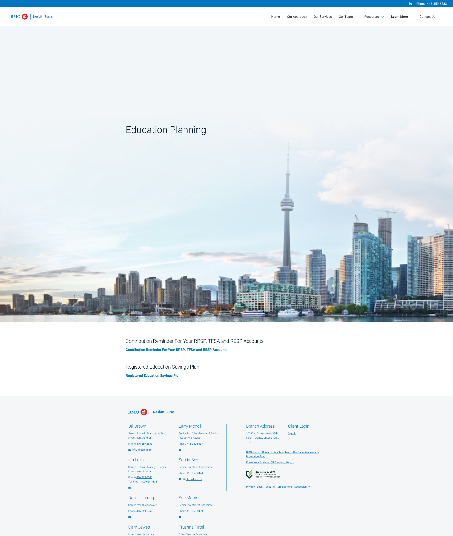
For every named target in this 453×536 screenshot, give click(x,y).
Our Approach (297, 16)
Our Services (323, 16)
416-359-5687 (195, 444)
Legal (260, 487)
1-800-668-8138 (148, 482)
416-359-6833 (437, 3)
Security (270, 487)
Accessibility (302, 487)
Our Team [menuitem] (346, 17)
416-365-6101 (144, 477)
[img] (226, 161)
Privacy (250, 487)
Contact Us (427, 16)
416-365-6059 (195, 511)
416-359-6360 (144, 511)
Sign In (292, 433)
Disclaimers (284, 487)
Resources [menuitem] (371, 17)
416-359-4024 (195, 473)
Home (275, 16)
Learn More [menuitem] (399, 17)
